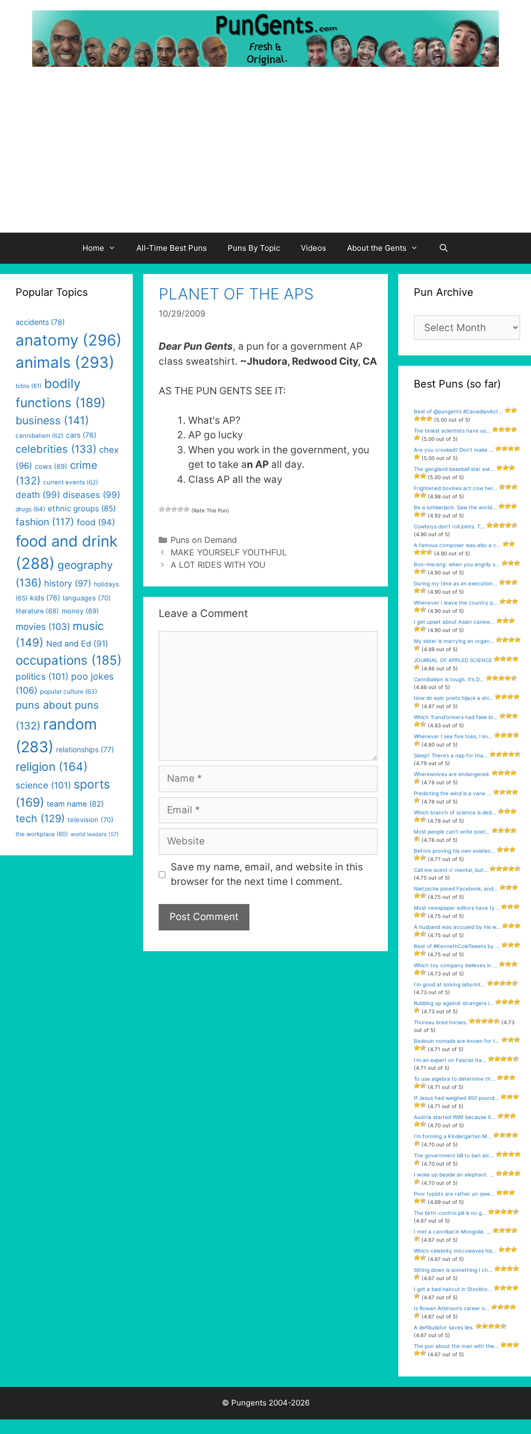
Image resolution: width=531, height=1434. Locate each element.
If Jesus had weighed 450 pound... (456, 1098)
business (52, 420)
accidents (40, 322)
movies (43, 626)
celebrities (56, 448)
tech (40, 818)
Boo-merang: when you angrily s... (457, 564)
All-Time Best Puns (171, 248)
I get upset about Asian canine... (454, 622)
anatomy (69, 340)
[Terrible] (162, 509)
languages (87, 598)
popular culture (68, 691)
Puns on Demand (204, 540)
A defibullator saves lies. (444, 1327)
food (96, 522)
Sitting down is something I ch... (453, 1270)
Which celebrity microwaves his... (455, 1250)
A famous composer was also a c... (457, 545)
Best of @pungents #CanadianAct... (458, 411)
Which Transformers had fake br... (456, 717)
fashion (45, 522)
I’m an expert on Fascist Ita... (450, 1060)
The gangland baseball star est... (454, 469)
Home (93, 248)
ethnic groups (82, 508)
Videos (313, 248)
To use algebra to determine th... (454, 1079)
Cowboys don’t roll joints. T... (449, 526)
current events (70, 482)
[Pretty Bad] (168, 509)
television (90, 819)
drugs (30, 509)
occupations (69, 660)
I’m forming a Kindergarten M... (453, 1136)
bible (28, 386)
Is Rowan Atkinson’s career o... (452, 1308)
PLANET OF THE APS (236, 293)
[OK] (174, 509)
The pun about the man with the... (456, 1346)
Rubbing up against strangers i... (454, 1003)
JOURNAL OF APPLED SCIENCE (453, 660)
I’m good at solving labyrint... (449, 984)
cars (81, 435)
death (38, 495)
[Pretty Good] (180, 509)
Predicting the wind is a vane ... (453, 793)
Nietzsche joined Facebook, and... (456, 888)
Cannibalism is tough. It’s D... (449, 679)
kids (45, 597)
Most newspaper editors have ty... (456, 908)
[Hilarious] (187, 509)
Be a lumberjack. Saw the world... (455, 507)
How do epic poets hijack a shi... (453, 698)
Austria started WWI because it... (455, 1117)
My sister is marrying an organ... (454, 641)
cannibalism (39, 435)
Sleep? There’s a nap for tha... (451, 755)
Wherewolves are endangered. (452, 774)
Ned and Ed (77, 644)
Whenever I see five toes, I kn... (453, 736)
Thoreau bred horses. (440, 1022)
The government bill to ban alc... (454, 1155)
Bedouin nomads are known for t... (457, 1041)
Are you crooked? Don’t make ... (454, 450)
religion (52, 766)
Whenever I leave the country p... (456, 602)
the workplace (42, 834)
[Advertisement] (265, 154)
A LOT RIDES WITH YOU (218, 565)
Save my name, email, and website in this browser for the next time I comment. (267, 874)
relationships (85, 749)
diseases (91, 495)
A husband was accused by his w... (457, 927)
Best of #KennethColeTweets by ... (457, 946)
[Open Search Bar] (443, 248)
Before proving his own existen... (454, 851)
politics (42, 676)
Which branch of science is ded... (455, 812)
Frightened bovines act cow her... (455, 488)
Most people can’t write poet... (452, 831)
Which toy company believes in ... (455, 965)
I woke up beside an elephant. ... (454, 1174)
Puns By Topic (254, 248)
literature (37, 611)
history (67, 583)
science (43, 785)
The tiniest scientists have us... (452, 430)
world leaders (95, 834)
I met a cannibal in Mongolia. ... (452, 1231)
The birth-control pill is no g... (450, 1213)
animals (65, 362)
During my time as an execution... (455, 583)
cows (51, 466)
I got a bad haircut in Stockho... (453, 1289)
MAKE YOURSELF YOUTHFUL (229, 552)
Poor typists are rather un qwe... (454, 1194)
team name (75, 804)
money (80, 611)
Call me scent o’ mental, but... (451, 870)
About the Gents (377, 248)
